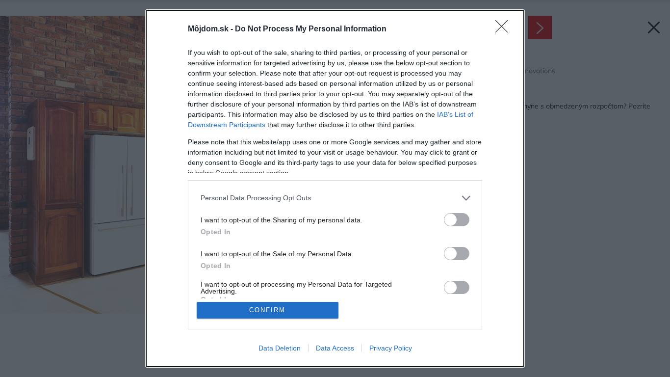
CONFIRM (267, 310)
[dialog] (335, 188)
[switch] (456, 219)
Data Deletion (279, 348)
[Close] (504, 29)
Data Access (335, 348)
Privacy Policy (390, 348)
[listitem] (335, 198)
